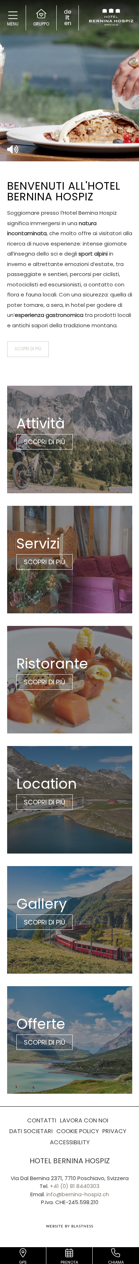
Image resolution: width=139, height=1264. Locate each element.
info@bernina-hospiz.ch (77, 1194)
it (68, 17)
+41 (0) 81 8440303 (74, 1186)
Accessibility (69, 1142)
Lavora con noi (84, 1120)
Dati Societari (31, 1131)
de (67, 12)
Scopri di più (28, 349)
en (67, 23)
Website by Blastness (69, 1226)
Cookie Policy (77, 1131)
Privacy (114, 1131)
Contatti (41, 1120)
